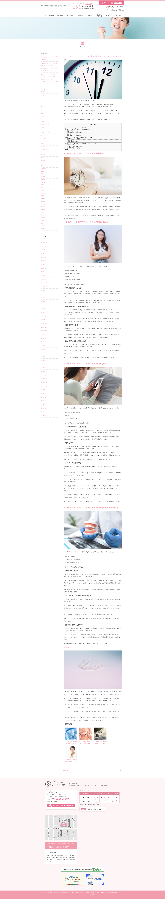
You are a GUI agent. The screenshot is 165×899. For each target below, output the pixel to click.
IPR (42, 110)
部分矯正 (43, 228)
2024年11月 (44, 283)
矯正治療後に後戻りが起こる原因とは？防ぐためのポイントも (49, 69)
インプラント (44, 135)
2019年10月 (44, 386)
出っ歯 (42, 163)
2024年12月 (44, 279)
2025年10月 (44, 242)
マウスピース (44, 146)
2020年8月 (43, 356)
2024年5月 (43, 305)
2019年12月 (44, 378)
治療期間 (43, 201)
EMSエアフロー (45, 108)
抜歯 (42, 187)
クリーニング (44, 138)
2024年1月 (43, 319)
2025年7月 (43, 253)
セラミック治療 (44, 141)
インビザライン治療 (46, 132)
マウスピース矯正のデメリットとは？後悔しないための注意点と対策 (49, 80)
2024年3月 (43, 312)
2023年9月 (43, 334)
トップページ (50, 892)
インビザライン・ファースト (48, 127)
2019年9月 (43, 389)
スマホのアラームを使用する (74, 138)
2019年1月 (43, 415)
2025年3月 (43, 268)
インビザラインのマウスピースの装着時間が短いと (78, 129)
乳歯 (42, 157)
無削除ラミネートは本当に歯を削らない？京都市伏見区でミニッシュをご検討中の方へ (49, 57)
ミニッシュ (43, 152)
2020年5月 (43, 364)
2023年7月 (43, 338)
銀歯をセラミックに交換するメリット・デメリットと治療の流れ (49, 75)
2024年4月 (43, 308)
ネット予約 (69, 720)
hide (94, 124)
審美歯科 (43, 179)
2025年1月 (43, 275)
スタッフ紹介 (71, 15)
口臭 (42, 173)
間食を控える (70, 140)
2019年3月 (43, 408)
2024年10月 (44, 286)
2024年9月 (43, 290)
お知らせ (108, 15)
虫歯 (42, 212)
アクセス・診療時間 (99, 15)
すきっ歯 (43, 119)
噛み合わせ (43, 176)
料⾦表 (90, 15)
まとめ (66, 149)
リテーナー (43, 154)
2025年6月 (43, 257)
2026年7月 (43, 238)
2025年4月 (43, 264)
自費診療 (43, 209)
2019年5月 (43, 400)
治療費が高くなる (71, 134)
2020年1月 (43, 375)
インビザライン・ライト (47, 130)
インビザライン (44, 121)
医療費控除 (43, 168)
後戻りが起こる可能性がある (74, 135)
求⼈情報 (118, 15)
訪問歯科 (43, 217)
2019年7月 (43, 393)
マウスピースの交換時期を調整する (76, 146)
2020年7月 (43, 360)
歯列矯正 (43, 193)
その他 (42, 95)
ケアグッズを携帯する (72, 141)
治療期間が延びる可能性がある (74, 132)
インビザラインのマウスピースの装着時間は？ (76, 128)
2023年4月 (43, 349)
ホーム (44, 15)
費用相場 (43, 226)
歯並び (42, 190)
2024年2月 (43, 316)
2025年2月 (43, 272)
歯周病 (42, 195)
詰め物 (42, 220)
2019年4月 (43, 404)
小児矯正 (43, 182)
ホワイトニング (44, 143)
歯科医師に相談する (72, 145)
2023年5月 (43, 345)
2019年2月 (43, 412)
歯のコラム (72, 59)
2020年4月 (43, 367)
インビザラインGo (45, 124)
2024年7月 (43, 297)
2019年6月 (43, 397)
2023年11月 (44, 327)
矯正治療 (43, 206)
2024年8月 (43, 294)
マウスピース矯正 (45, 149)
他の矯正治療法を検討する (73, 148)
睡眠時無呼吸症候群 (46, 204)
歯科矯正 (43, 198)
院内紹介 (80, 15)
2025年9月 (43, 246)
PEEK (42, 116)
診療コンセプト (61, 15)
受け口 (42, 171)
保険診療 (43, 160)
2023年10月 (44, 330)
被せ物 (42, 215)
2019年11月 (44, 382)
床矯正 (42, 184)
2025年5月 (43, 260)
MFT (42, 113)
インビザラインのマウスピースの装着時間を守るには (78, 137)
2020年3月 (43, 371)
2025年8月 (43, 249)
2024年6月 (43, 301)
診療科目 (52, 15)
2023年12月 (44, 323)
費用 (42, 223)
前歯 (42, 165)
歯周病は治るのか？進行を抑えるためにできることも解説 (49, 64)
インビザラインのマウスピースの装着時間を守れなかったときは (81, 143)
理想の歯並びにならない (73, 131)
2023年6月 (43, 342)
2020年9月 (43, 353)
